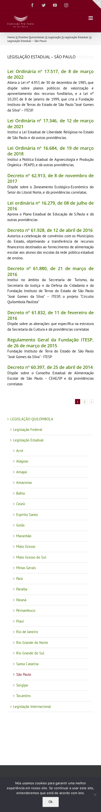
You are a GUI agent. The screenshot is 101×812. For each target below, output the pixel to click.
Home (11, 37)
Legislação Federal (27, 429)
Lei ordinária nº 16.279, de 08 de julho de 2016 (50, 206)
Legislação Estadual (76, 37)
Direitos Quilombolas (31, 37)
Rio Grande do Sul (30, 653)
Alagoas (22, 461)
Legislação (54, 37)
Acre (19, 450)
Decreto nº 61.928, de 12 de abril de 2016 (50, 230)
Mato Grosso (25, 546)
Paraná (21, 600)
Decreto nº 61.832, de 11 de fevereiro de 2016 (50, 315)
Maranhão (23, 536)
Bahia (20, 493)
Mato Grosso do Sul (31, 557)
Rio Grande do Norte (32, 642)
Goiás (20, 525)
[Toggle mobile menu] (91, 18)
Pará (19, 578)
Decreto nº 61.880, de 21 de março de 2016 (50, 271)
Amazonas (24, 482)
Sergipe (22, 685)
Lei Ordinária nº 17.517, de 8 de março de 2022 (50, 74)
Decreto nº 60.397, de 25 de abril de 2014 (50, 367)
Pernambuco (25, 610)
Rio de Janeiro (27, 631)
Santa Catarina (27, 664)
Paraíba (21, 589)
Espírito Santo (27, 514)
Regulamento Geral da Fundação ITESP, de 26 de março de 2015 (50, 342)
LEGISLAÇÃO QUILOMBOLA (31, 419)
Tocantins (23, 695)
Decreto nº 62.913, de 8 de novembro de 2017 (50, 178)
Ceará (20, 503)
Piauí (20, 621)
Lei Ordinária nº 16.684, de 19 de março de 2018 (50, 151)
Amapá (21, 472)
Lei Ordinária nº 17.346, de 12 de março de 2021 (50, 123)
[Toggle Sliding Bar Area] (96, 4)
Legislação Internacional (32, 706)
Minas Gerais (26, 567)
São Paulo (23, 674)
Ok (51, 802)
